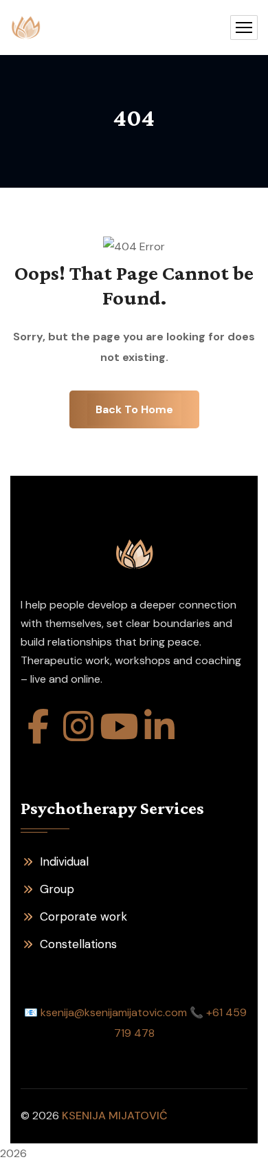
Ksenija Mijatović (115, 1115)
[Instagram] (78, 726)
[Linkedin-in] (159, 726)
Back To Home (134, 409)
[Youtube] (119, 726)
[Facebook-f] (38, 726)
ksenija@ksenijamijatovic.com (114, 1012)
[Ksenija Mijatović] (25, 27)
